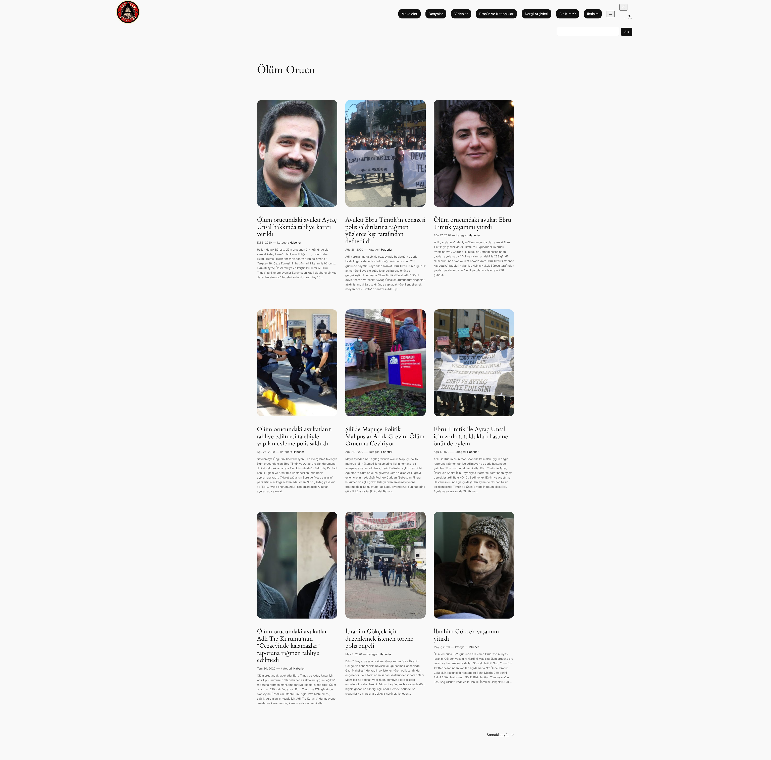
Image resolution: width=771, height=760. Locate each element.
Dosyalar (436, 14)
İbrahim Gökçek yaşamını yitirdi (466, 635)
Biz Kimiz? (567, 14)
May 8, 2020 (353, 654)
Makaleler (409, 14)
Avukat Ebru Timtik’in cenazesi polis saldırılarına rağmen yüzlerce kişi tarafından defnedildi (385, 230)
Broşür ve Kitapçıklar (496, 14)
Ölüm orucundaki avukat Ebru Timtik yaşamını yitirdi (472, 223)
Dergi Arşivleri (536, 14)
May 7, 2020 (442, 647)
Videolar (461, 14)
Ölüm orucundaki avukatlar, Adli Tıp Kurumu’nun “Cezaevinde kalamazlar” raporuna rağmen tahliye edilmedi (292, 646)
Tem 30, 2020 (266, 668)
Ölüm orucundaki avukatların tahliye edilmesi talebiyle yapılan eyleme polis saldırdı (294, 436)
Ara (626, 31)
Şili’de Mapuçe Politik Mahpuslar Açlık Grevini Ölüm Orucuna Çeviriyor (384, 436)
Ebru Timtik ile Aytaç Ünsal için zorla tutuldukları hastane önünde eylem (471, 436)
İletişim (593, 14)
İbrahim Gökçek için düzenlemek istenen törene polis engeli (379, 639)
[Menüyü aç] (611, 14)
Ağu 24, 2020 (266, 451)
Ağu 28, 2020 (354, 249)
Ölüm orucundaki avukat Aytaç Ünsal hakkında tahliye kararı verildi (297, 227)
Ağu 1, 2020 (441, 451)
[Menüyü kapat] (623, 7)
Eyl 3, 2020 (264, 242)
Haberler (295, 242)
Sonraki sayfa (500, 735)
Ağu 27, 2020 (442, 235)
